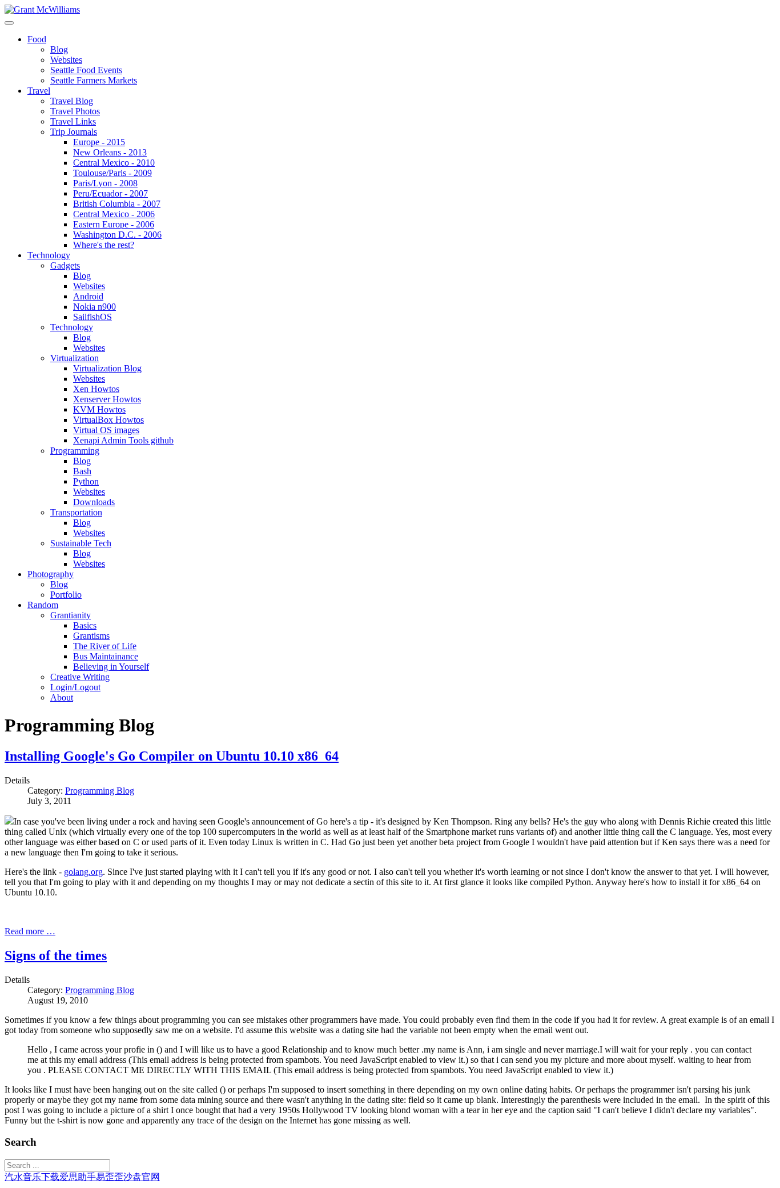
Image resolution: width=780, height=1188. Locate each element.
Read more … (30, 931)
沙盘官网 (141, 1177)
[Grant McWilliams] (42, 9)
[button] (36, 39)
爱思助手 (77, 1177)
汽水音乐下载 (32, 1177)
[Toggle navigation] (9, 23)
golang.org (83, 872)
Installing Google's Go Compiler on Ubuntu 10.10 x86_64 (172, 756)
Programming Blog (99, 790)
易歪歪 (109, 1177)
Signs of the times (56, 955)
